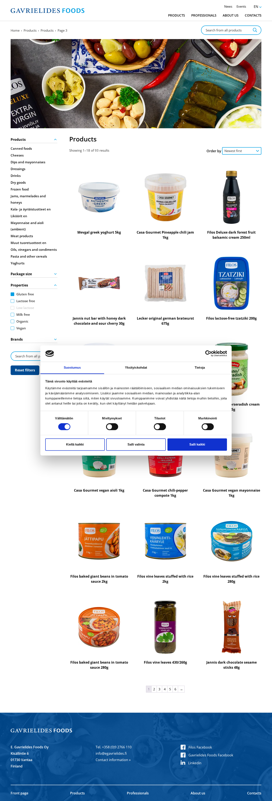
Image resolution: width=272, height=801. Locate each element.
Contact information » (113, 759)
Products (176, 15)
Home (15, 30)
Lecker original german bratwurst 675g (165, 321)
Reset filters (25, 370)
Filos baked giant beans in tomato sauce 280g (99, 665)
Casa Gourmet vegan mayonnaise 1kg (231, 493)
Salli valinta (136, 444)
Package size (21, 274)
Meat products (22, 236)
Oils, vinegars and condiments (34, 249)
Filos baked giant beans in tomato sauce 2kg (99, 579)
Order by (214, 151)
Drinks (16, 175)
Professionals (203, 15)
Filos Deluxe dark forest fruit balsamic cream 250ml (231, 235)
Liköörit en (19, 216)
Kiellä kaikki (75, 444)
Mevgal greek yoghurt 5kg (99, 232)
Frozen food (20, 189)
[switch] (112, 426)
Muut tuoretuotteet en (28, 243)
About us (230, 15)
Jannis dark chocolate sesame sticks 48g (231, 665)
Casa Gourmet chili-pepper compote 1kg (165, 493)
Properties (19, 285)
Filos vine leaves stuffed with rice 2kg (165, 579)
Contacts (253, 15)
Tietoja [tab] (200, 367)
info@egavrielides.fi (111, 753)
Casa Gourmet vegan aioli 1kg (99, 490)
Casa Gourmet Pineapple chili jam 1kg (165, 235)
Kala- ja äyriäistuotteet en (31, 209)
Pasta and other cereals (29, 256)
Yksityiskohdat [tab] (136, 367)
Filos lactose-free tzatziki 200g (231, 318)
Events (241, 6)
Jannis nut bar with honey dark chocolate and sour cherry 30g (99, 321)
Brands (17, 339)
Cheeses (17, 155)
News (228, 6)
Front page (19, 793)
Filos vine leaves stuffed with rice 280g (231, 579)
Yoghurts (17, 263)
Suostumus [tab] (72, 367)
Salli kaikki (197, 444)
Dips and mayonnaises (28, 162)
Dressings (18, 169)
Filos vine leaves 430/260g (165, 662)
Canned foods (21, 148)
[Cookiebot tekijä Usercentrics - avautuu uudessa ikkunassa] (208, 353)
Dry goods (18, 182)
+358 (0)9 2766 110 (117, 747)
